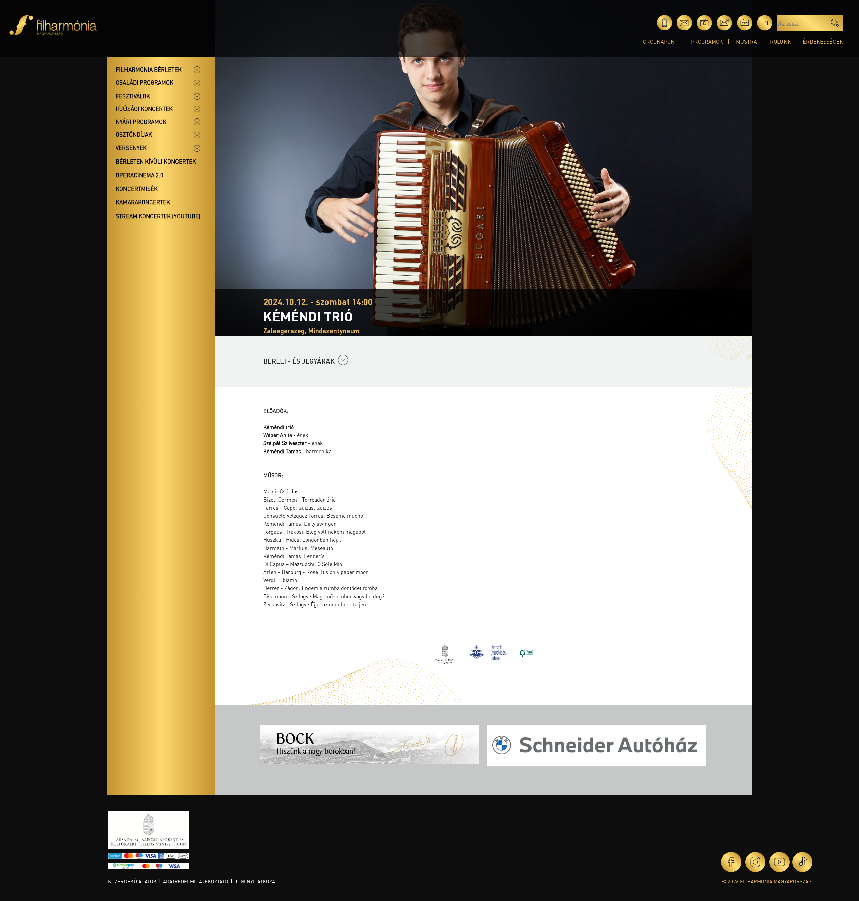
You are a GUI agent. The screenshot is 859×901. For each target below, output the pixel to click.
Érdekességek (823, 41)
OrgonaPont (660, 41)
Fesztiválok (133, 96)
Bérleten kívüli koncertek (156, 161)
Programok (707, 41)
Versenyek (131, 147)
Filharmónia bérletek (149, 69)
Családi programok (144, 82)
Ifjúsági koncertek (144, 108)
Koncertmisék (137, 188)
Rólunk (780, 41)
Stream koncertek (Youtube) (158, 216)
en (764, 22)
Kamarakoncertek (143, 202)
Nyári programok (141, 121)
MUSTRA (746, 41)
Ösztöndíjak (134, 134)
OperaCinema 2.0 (139, 175)
